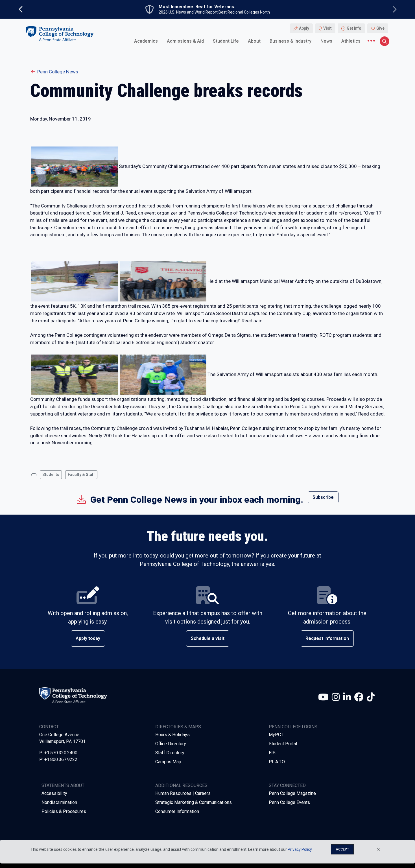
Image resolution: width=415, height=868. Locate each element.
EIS (272, 752)
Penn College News (57, 72)
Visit (327, 28)
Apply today (88, 638)
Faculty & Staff (81, 474)
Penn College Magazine (292, 793)
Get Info (354, 28)
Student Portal (283, 743)
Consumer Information (177, 811)
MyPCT (276, 734)
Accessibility (54, 793)
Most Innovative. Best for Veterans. (197, 7)
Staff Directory (169, 752)
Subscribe (323, 497)
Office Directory (170, 743)
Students (50, 474)
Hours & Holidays (172, 734)
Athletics (351, 40)
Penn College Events (289, 802)
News (326, 40)
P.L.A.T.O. (277, 761)
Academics (146, 40)
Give (380, 28)
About (254, 40)
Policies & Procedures (64, 811)
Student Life (226, 40)
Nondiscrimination (59, 802)
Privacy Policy (300, 849)
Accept (342, 849)
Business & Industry (290, 40)
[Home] (59, 33)
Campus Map (168, 761)
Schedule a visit (207, 638)
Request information (327, 638)
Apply (304, 28)
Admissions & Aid (185, 40)
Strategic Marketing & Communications (193, 802)
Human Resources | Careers (183, 793)
